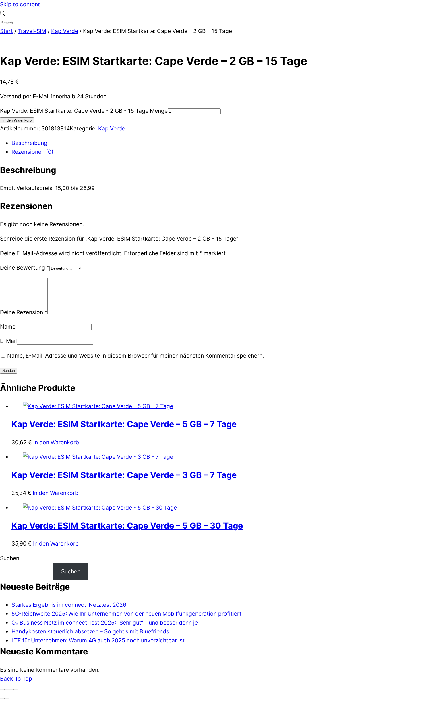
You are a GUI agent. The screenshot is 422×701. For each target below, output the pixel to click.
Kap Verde (64, 31)
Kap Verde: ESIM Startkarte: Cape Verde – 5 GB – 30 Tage (127, 526)
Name (8, 326)
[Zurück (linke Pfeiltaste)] (2, 698)
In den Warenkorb (17, 120)
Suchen (9, 558)
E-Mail (8, 340)
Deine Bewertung (24, 267)
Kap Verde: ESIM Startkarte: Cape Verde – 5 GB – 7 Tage (124, 424)
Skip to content (20, 4)
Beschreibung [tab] (29, 142)
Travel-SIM (32, 31)
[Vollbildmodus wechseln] (7, 689)
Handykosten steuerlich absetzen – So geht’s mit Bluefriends (90, 631)
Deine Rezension (23, 312)
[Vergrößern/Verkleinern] (2, 689)
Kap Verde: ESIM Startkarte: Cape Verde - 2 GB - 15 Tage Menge (84, 110)
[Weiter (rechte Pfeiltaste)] (7, 698)
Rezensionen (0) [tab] (32, 151)
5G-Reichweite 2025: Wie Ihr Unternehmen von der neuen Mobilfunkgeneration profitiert (126, 613)
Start (6, 31)
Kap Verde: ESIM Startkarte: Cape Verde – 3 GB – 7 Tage (124, 475)
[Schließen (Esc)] (16, 689)
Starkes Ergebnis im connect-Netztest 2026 (68, 604)
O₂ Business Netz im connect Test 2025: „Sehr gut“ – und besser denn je (104, 622)
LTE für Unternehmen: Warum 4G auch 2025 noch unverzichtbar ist (98, 640)
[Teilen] (11, 689)
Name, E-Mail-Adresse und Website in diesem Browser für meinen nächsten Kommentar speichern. (135, 355)
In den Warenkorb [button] (56, 442)
